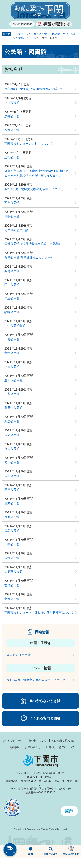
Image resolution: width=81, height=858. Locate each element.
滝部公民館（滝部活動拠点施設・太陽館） (33, 243)
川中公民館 (11, 544)
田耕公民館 (11, 216)
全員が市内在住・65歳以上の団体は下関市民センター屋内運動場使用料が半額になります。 (37, 173)
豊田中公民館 (13, 407)
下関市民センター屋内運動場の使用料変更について (39, 612)
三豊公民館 (11, 394)
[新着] (30, 851)
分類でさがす (39, 34)
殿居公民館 (11, 421)
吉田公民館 (11, 476)
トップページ (21, 34)
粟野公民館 (11, 271)
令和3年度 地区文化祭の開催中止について (34, 189)
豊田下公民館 (13, 380)
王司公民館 (11, 157)
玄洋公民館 (11, 585)
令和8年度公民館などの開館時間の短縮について (37, 89)
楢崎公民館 (11, 312)
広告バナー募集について (60, 747)
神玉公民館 (11, 298)
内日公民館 (11, 462)
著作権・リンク (38, 740)
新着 (30, 851)
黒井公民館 (11, 116)
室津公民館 (11, 353)
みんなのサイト (71, 851)
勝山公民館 (11, 448)
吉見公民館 (11, 435)
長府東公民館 (13, 571)
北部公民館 (11, 599)
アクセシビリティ (13, 740)
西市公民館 (11, 202)
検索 (51, 851)
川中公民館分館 (14, 325)
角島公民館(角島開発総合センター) (28, 257)
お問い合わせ (33, 747)
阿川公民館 (11, 284)
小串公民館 (11, 366)
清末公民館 (11, 503)
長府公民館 (11, 517)
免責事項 (14, 747)
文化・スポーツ (27, 37)
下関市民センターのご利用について (28, 143)
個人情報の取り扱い (64, 740)
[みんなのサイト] (71, 851)
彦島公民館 (11, 530)
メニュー (10, 850)
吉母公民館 (11, 558)
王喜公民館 (11, 489)
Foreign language (21, 24)
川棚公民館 (11, 339)
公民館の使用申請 (16, 230)
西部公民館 (11, 130)
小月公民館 (11, 102)
